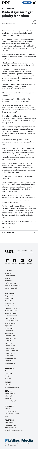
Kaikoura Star (9, 301)
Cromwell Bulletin (10, 346)
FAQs (6, 416)
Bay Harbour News (10, 323)
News (3, 8)
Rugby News (8, 378)
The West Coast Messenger (12, 308)
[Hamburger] (34, 2)
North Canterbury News (11, 313)
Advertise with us (9, 423)
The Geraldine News (10, 318)
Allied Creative (9, 396)
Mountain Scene (9, 348)
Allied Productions (10, 394)
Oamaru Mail (8, 341)
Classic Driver (8, 373)
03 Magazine (8, 376)
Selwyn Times (9, 333)
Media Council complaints (12, 286)
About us (7, 278)
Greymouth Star (9, 303)
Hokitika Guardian (10, 306)
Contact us (8, 273)
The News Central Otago (12, 351)
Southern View (9, 331)
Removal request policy (11, 288)
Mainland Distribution (11, 401)
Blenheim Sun (9, 298)
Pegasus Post (8, 326)
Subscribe (27, 3)
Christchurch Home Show (12, 387)
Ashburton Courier (10, 336)
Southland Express (10, 363)
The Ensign (8, 361)
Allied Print (8, 399)
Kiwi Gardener (9, 371)
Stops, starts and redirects (12, 414)
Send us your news (10, 276)
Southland (10, 8)
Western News (9, 328)
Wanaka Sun (8, 343)
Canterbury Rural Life (11, 316)
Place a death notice (10, 425)
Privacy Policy (9, 281)
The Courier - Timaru (10, 338)
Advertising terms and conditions (14, 430)
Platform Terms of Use (11, 283)
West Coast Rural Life (11, 311)
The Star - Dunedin (10, 353)
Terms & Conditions (10, 411)
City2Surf (7, 385)
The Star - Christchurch (11, 321)
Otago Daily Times (10, 296)
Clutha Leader (9, 356)
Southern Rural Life (10, 358)
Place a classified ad (10, 428)
